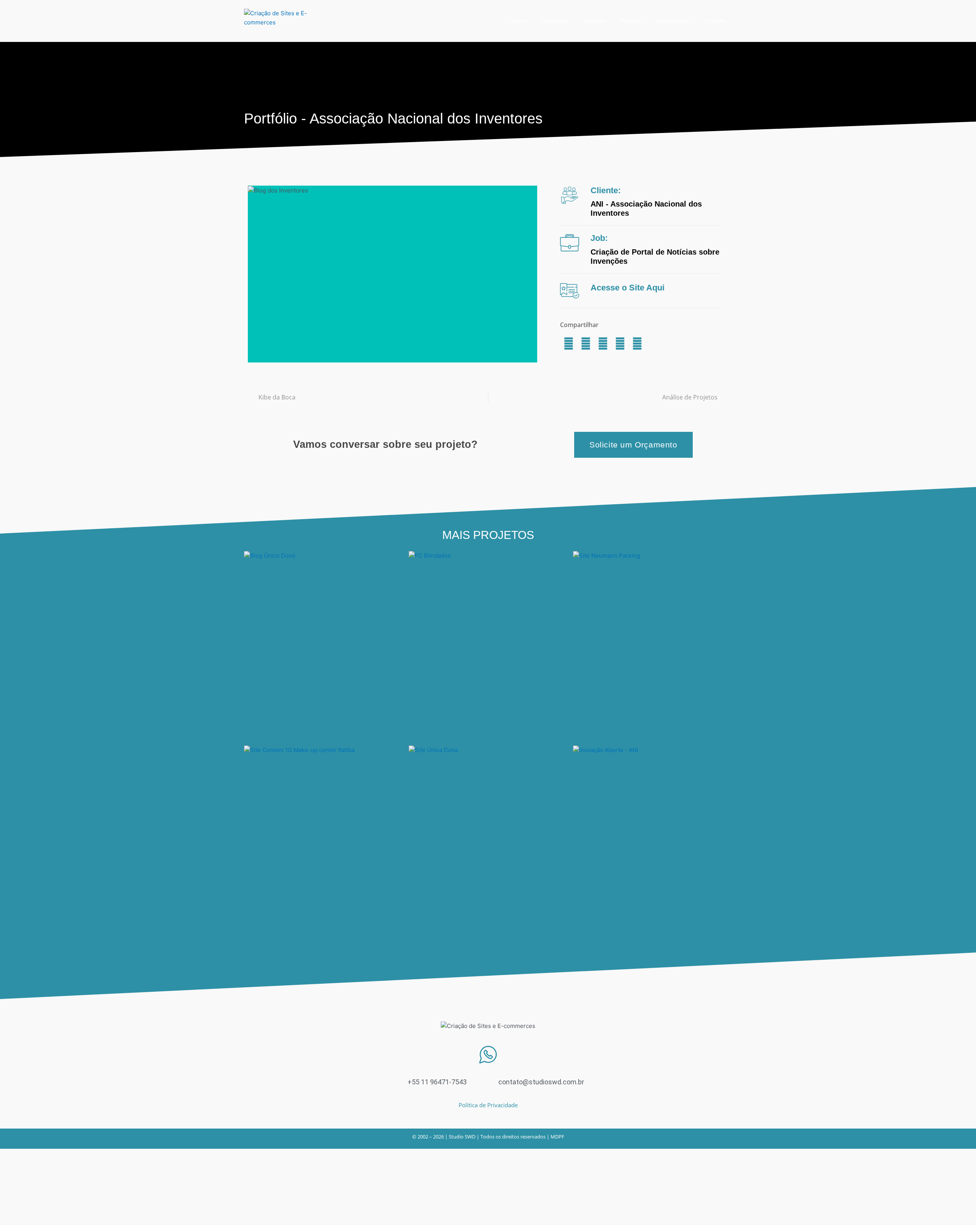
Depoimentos (673, 21)
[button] (568, 344)
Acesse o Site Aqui (628, 287)
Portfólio (631, 21)
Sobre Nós (555, 21)
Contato (714, 21)
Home (519, 21)
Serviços (595, 21)
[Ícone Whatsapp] (488, 1054)
